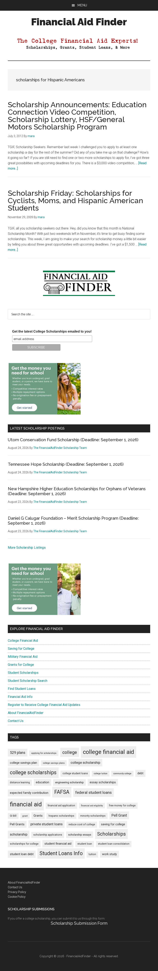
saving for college (113, 824)
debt (140, 773)
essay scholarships (103, 782)
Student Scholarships (23, 673)
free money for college (122, 805)
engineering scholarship (69, 782)
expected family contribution (29, 793)
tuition (92, 854)
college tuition (100, 773)
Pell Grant (119, 815)
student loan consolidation (113, 843)
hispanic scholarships (61, 815)
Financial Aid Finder (79, 22)
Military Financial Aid (22, 657)
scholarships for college (24, 843)
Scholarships (111, 834)
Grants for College (21, 665)
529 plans (17, 753)
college (69, 752)
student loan (84, 843)
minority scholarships (93, 815)
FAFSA (61, 792)
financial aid (26, 804)
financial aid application (61, 805)
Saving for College (21, 649)
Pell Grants (17, 824)
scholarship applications (47, 834)
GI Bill (13, 815)
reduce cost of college (82, 824)
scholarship (18, 834)
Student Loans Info (61, 853)
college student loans (75, 773)
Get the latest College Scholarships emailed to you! (52, 331)
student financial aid (57, 843)
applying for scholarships (43, 753)
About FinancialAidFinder (25, 713)
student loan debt (22, 854)
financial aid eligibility (92, 805)
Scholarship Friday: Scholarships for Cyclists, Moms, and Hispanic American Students (75, 200)
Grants (38, 815)
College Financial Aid (23, 641)
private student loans (46, 824)
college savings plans (54, 763)
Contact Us (15, 721)
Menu (82, 5)
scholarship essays (79, 834)
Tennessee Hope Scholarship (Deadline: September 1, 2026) (66, 464)
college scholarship (85, 762)
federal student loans (93, 792)
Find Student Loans (22, 689)
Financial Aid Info (20, 697)
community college (122, 773)
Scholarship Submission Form (79, 923)
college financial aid (108, 752)
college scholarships (33, 772)
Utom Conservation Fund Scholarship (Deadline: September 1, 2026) (73, 439)
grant (25, 816)
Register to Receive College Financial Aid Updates (44, 705)
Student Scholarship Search (27, 681)
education (42, 782)
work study (109, 854)
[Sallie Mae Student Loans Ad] (45, 413)
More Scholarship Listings (27, 548)
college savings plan (23, 763)
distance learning (20, 782)
